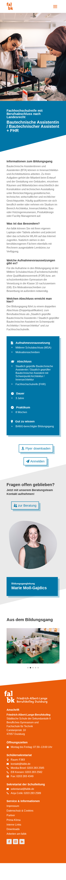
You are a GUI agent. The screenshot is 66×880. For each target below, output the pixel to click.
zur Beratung (27, 505)
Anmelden (37, 461)
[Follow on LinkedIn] (22, 841)
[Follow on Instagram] (15, 841)
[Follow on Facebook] (9, 841)
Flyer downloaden (37, 448)
